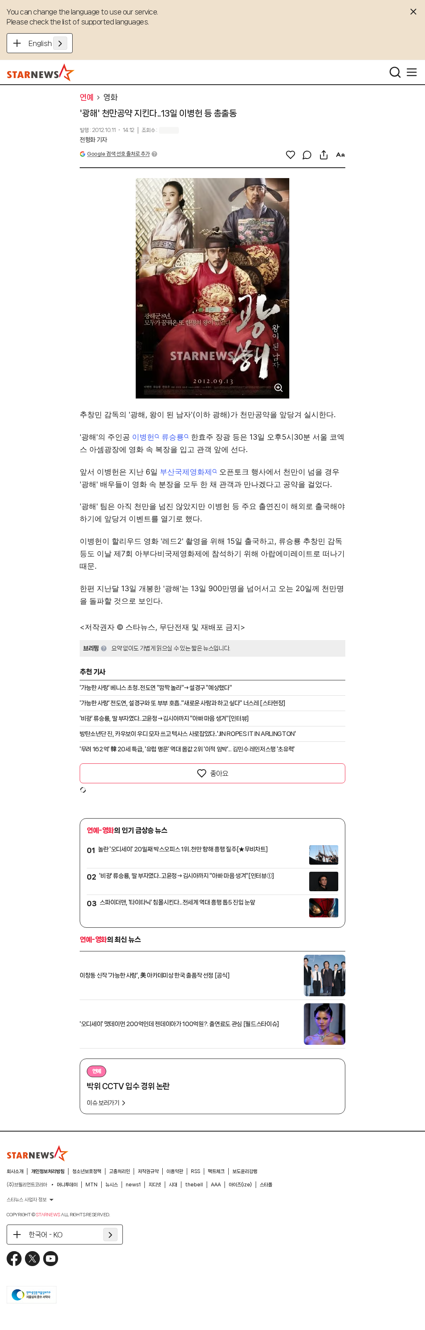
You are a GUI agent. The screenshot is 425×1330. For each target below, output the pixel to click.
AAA (216, 1184)
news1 (133, 1184)
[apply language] (60, 43)
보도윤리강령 (244, 1171)
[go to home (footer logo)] (38, 1153)
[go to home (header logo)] (41, 72)
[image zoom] (278, 387)
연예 (86, 97)
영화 (110, 97)
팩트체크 (216, 1171)
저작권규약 (148, 1171)
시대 (173, 1184)
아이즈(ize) (240, 1184)
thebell (194, 1184)
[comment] (307, 155)
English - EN (48, 43)
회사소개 (15, 1171)
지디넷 (155, 1184)
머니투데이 (67, 1184)
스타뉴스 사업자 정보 (26, 1199)
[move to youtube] (50, 1258)
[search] (395, 72)
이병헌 (143, 437)
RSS (195, 1171)
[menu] (411, 72)
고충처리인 (119, 1171)
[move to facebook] (14, 1258)
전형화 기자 (93, 140)
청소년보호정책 (86, 1171)
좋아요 (219, 773)
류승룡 (172, 437)
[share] (324, 155)
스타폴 (266, 1184)
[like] (291, 155)
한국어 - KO (46, 1234)
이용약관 (174, 1171)
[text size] (340, 155)
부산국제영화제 (186, 471)
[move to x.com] (32, 1258)
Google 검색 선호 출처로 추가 (118, 153)
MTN (91, 1184)
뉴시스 (111, 1184)
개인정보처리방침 (47, 1171)
